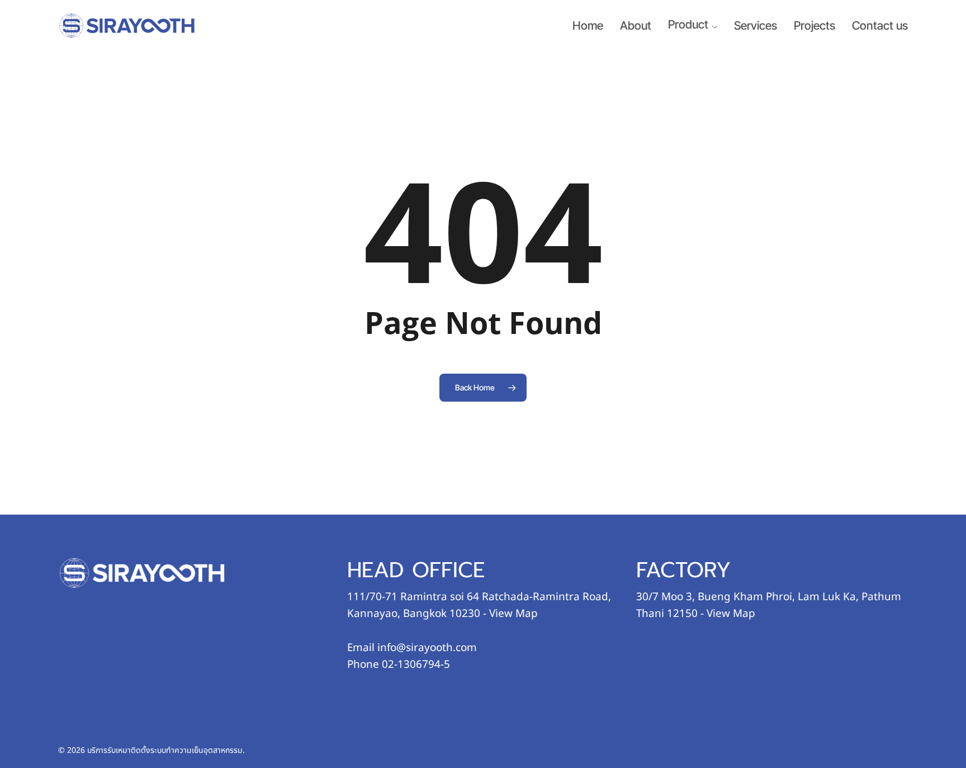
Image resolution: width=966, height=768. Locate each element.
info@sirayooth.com (427, 648)
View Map (513, 613)
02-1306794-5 (416, 664)
